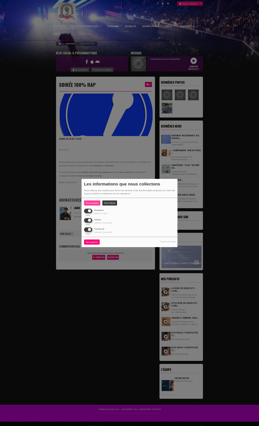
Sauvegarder (92, 242)
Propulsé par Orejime (168, 241)
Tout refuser (109, 203)
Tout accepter (92, 203)
